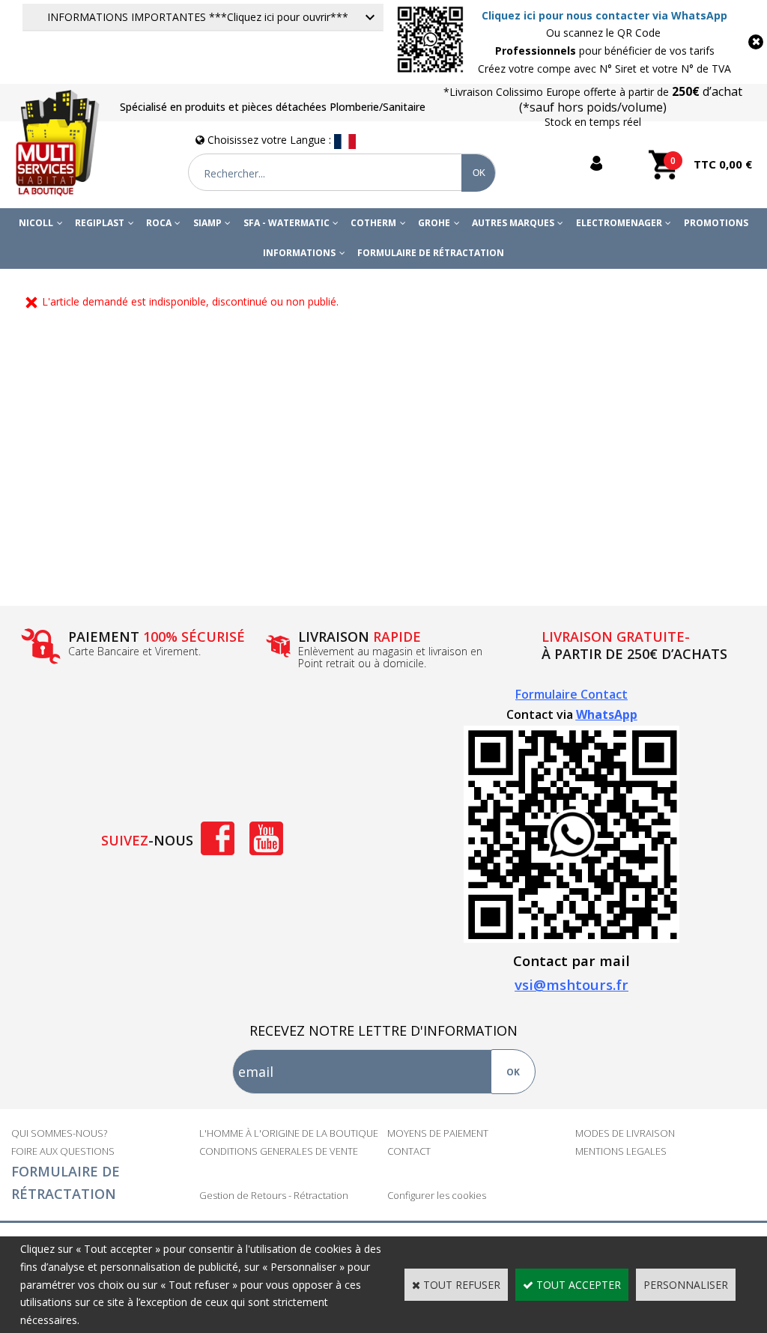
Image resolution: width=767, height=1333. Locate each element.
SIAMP (207, 222)
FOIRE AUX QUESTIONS (63, 1151)
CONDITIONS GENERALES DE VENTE (278, 1151)
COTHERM (373, 222)
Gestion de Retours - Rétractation (273, 1195)
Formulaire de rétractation (430, 252)
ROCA (159, 222)
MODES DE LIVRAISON (625, 1133)
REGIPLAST (99, 222)
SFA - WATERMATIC (286, 222)
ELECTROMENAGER (619, 222)
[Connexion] (592, 164)
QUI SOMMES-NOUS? (59, 1133)
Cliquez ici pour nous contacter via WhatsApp (604, 15)
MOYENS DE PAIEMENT (437, 1133)
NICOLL (36, 222)
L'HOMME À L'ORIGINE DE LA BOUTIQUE (288, 1133)
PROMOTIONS (716, 222)
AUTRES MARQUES (513, 222)
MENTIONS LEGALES (621, 1151)
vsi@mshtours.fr (571, 984)
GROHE (434, 222)
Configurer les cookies (436, 1195)
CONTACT (409, 1151)
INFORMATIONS (299, 252)
